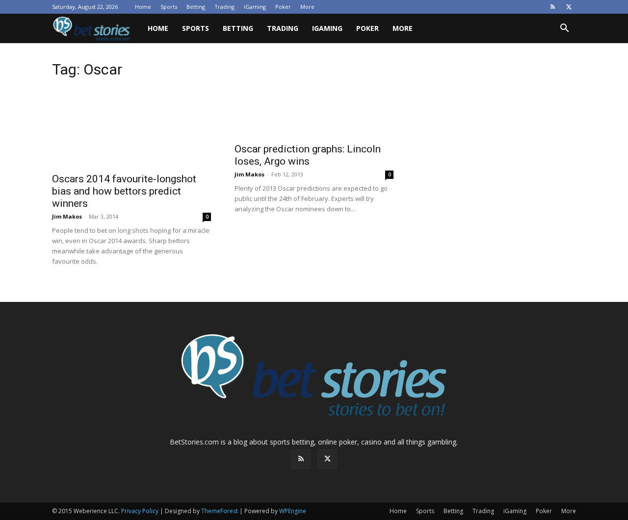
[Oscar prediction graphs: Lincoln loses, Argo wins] (314, 112)
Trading (224, 6)
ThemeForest (219, 511)
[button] (564, 29)
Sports (168, 6)
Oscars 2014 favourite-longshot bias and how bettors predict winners (124, 191)
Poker (283, 6)
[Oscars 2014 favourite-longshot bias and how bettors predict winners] (131, 127)
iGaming (255, 6)
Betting (195, 6)
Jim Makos (67, 216)
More (307, 6)
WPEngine (292, 511)
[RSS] (552, 7)
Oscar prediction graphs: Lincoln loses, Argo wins (308, 155)
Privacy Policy (139, 511)
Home (143, 6)
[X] (568, 7)
